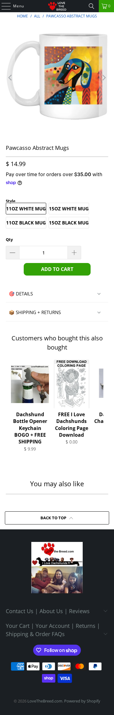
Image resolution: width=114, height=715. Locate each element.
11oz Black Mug (26, 223)
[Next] (104, 77)
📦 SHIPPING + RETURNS (35, 312)
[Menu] (3, 6)
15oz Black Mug (69, 223)
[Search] (91, 6)
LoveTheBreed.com (44, 701)
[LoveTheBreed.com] (57, 6)
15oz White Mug (69, 209)
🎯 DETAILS (21, 294)
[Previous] (10, 77)
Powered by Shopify (82, 701)
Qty (9, 239)
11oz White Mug (26, 209)
